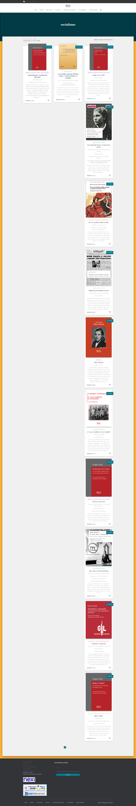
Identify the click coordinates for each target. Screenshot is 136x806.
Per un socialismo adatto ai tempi (99, 222)
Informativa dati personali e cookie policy (32, 774)
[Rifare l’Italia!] (99, 692)
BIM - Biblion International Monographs (99, 220)
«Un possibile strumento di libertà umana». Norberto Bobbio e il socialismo (68, 76)
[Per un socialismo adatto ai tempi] (99, 199)
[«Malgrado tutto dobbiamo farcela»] (99, 267)
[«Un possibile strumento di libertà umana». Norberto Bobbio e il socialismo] (68, 56)
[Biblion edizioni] (68, 6)
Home (35, 10)
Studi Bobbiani (68, 71)
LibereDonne (99, 359)
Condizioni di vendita (28, 772)
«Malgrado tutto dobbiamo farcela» (98, 291)
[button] (60, 10)
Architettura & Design (69, 10)
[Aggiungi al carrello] (48, 100)
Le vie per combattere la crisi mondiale (98, 432)
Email (58, 767)
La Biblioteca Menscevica (98, 429)
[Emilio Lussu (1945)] (99, 57)
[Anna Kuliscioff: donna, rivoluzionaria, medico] (99, 122)
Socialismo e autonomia (99, 644)
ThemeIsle (110, 802)
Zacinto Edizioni (93, 10)
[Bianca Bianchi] (99, 337)
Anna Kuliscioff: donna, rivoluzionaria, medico (98, 146)
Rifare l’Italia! (98, 716)
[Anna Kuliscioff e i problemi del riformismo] (37, 57)
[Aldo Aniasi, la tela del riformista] (99, 547)
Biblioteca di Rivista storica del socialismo (37, 72)
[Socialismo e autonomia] (99, 620)
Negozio (41, 10)
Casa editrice (82, 10)
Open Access (49, 10)
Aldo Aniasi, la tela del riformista (99, 571)
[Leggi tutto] (109, 98)
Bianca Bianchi (98, 362)
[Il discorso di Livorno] (99, 478)
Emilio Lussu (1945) (99, 75)
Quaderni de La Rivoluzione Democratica (98, 641)
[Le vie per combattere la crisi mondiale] (99, 408)
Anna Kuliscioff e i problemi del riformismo (37, 76)
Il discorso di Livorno (98, 502)
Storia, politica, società (99, 142)
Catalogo (57, 10)
